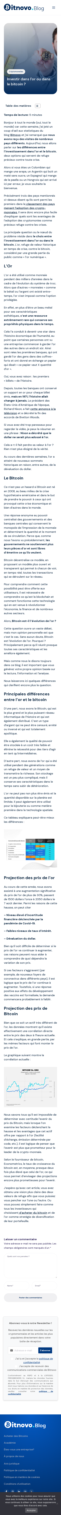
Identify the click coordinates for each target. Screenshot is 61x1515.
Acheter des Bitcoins (16, 1436)
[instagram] (12, 1491)
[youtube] (25, 1491)
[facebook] (6, 1491)
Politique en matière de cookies (22, 1477)
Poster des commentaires (30, 1297)
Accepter (31, 1510)
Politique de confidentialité (19, 1470)
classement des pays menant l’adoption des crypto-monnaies (29, 208)
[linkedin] (18, 1491)
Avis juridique (11, 1463)
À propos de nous (14, 1456)
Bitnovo (15, 135)
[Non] (57, 1503)
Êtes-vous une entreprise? (19, 1449)
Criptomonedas (16, 71)
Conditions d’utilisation (17, 1483)
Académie (10, 1442)
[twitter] (31, 1491)
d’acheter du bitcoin (32, 1212)
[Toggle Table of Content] (36, 106)
